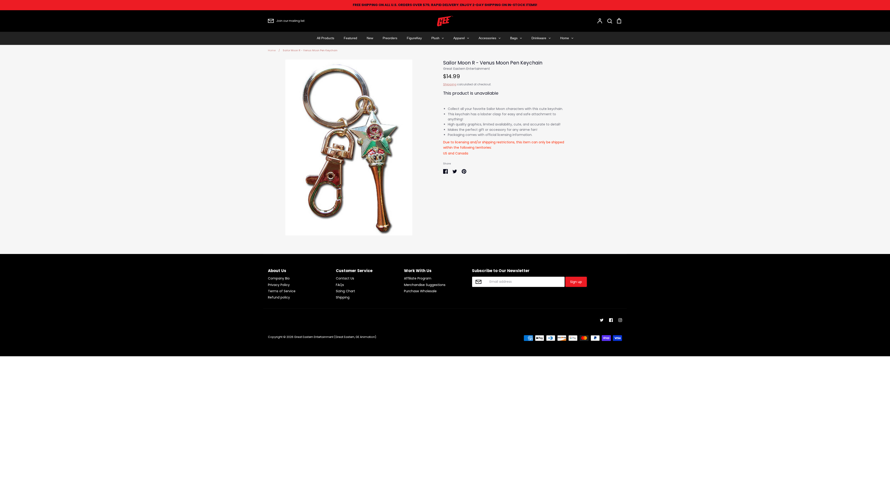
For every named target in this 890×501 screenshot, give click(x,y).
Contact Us (345, 278)
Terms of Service (282, 291)
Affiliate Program (417, 278)
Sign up (576, 281)
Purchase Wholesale (420, 291)
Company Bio (279, 278)
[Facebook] (611, 320)
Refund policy (279, 297)
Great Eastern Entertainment (466, 68)
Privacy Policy (279, 285)
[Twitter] (601, 320)
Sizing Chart (345, 291)
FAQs (340, 285)
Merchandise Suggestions (424, 285)
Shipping (449, 84)
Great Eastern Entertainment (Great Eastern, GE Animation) (335, 337)
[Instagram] (620, 320)
